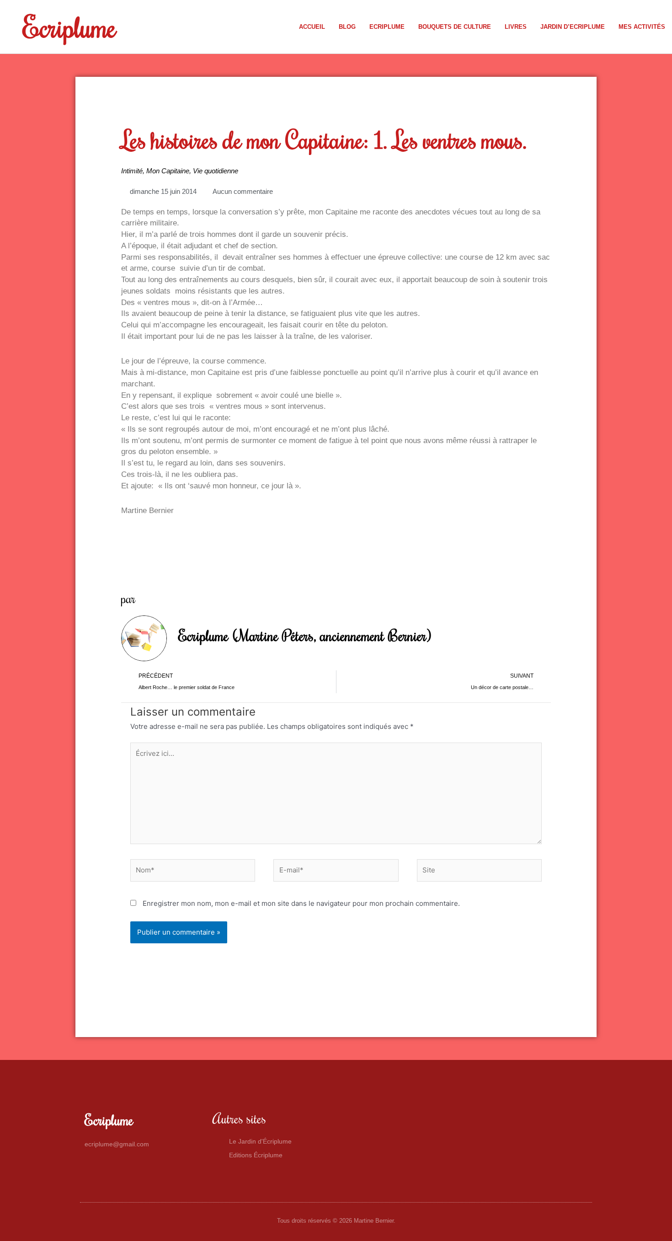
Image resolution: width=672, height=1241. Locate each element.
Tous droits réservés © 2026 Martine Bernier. (336, 1220)
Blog (347, 26)
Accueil (312, 26)
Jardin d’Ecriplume (572, 26)
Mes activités (642, 26)
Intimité (132, 171)
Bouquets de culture (454, 26)
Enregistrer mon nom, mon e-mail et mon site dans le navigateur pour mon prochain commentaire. (301, 903)
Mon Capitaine (167, 171)
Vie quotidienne (215, 171)
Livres (516, 26)
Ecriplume (69, 26)
